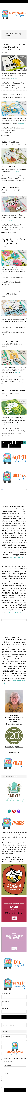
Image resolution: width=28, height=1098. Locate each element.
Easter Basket (14, 230)
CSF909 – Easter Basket (11, 291)
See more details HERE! (18, 557)
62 (11, 446)
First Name (5, 1001)
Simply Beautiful (15, 282)
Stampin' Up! (22, 88)
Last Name (4, 1009)
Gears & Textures (15, 133)
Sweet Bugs (22, 180)
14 (3, 446)
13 (25, 443)
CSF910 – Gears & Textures (12, 94)
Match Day (13, 88)
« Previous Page (6, 443)
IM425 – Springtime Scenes (13, 391)
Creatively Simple (18, 178)
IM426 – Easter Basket (10, 187)
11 (18, 443)
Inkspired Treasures (14, 14)
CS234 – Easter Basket (10, 341)
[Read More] (14, 78)
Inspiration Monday (19, 227)
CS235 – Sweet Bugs (10, 142)
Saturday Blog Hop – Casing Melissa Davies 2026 (13, 46)
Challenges (17, 128)
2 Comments (22, 97)
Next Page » (17, 446)
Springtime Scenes (15, 433)
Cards (18, 83)
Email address (5, 994)
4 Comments (22, 145)
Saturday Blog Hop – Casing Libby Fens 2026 (13, 240)
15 (7, 446)
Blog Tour (12, 83)
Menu (14, 1)
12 (22, 443)
